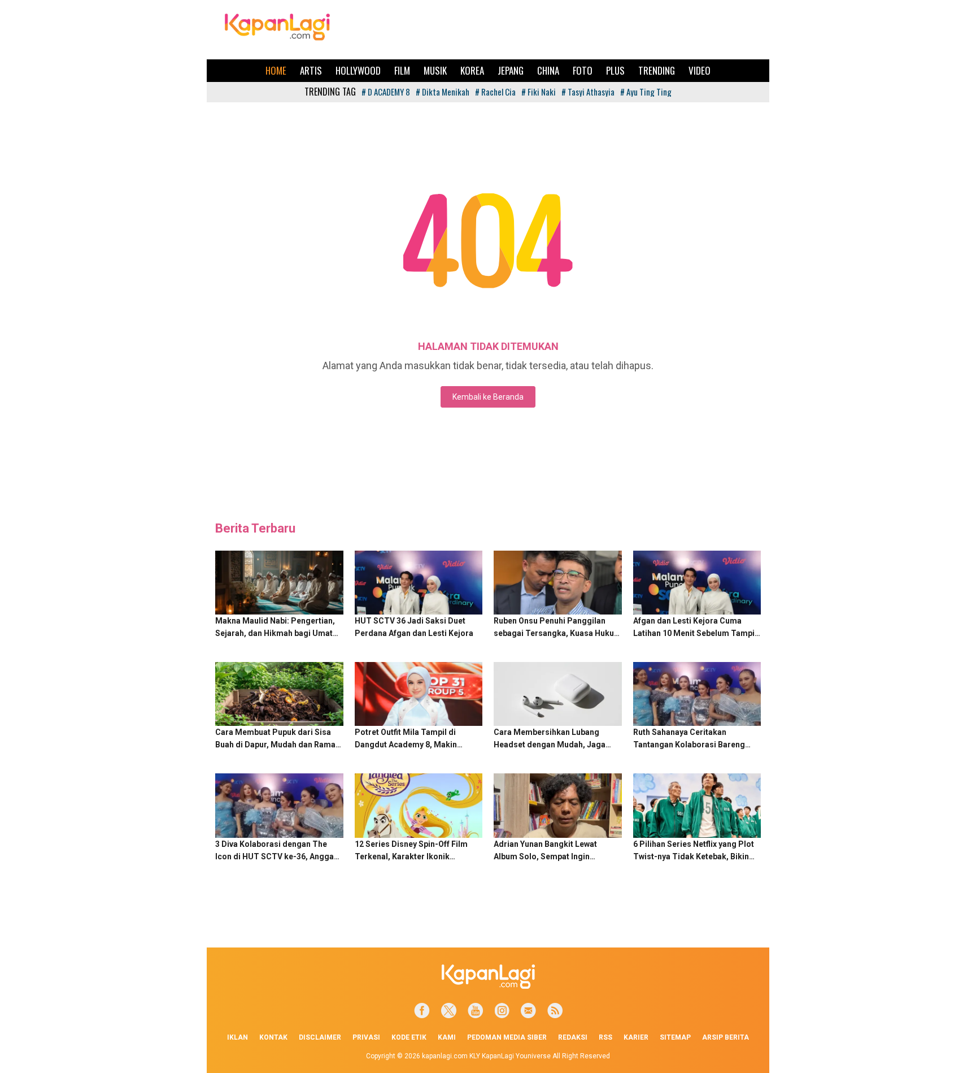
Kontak (273, 1037)
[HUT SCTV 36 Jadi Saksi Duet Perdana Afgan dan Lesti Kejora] (419, 583)
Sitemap (675, 1037)
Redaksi (572, 1037)
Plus (615, 70)
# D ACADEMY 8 (385, 91)
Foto (582, 70)
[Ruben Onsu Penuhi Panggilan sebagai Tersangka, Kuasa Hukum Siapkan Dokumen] (558, 583)
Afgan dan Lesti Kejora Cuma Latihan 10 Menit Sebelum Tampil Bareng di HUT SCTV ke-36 (695, 633)
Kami (447, 1037)
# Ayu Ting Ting (646, 91)
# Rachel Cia (495, 91)
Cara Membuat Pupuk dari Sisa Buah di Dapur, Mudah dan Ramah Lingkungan (277, 745)
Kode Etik (408, 1037)
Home (275, 70)
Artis (311, 70)
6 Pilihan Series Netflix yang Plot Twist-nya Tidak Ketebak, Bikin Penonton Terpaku (693, 856)
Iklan (237, 1037)
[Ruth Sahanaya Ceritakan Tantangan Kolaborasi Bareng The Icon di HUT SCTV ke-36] (697, 694)
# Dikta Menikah (442, 91)
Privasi (366, 1037)
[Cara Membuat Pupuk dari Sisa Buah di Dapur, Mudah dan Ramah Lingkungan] (279, 694)
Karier (636, 1037)
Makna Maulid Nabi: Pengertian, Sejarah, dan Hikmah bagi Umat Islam (275, 633)
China (548, 70)
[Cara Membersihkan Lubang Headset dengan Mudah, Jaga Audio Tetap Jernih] (558, 694)
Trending (656, 70)
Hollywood (358, 70)
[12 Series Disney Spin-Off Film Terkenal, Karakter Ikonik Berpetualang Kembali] (419, 805)
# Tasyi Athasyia (588, 91)
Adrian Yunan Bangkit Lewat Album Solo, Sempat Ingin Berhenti (545, 856)
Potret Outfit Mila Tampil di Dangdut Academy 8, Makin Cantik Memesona (406, 745)
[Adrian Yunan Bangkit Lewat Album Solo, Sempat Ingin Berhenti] (558, 805)
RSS (605, 1037)
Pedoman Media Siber (507, 1037)
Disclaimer (320, 1037)
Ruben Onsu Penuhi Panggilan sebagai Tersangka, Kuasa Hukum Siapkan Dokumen (557, 633)
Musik (435, 70)
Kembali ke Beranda (488, 396)
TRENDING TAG (330, 91)
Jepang (511, 70)
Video (700, 70)
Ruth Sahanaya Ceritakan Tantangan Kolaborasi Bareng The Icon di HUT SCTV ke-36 (689, 745)
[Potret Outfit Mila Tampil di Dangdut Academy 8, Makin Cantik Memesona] (419, 694)
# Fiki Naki (538, 91)
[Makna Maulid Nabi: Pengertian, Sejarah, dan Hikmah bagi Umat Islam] (279, 583)
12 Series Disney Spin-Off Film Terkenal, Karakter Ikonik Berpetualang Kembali (411, 856)
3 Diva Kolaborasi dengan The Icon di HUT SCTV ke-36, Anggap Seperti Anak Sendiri (276, 856)
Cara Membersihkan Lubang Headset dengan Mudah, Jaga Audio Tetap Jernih (549, 745)
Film (402, 70)
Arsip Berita (725, 1037)
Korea (472, 70)
